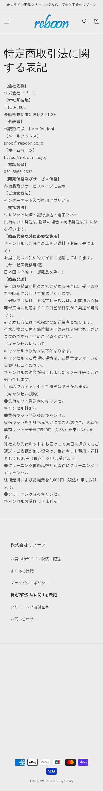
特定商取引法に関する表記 (34, 594)
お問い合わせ (22, 618)
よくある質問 (22, 570)
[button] (6, 21)
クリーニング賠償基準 (30, 607)
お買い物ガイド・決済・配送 (36, 558)
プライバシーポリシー (30, 582)
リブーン (44, 781)
